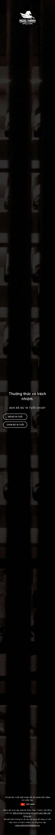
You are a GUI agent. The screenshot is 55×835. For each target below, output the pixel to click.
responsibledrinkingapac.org (27, 825)
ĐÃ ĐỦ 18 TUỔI (15, 416)
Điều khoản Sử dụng (21, 813)
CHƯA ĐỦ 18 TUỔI (15, 424)
